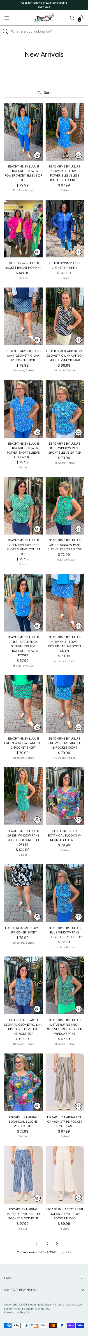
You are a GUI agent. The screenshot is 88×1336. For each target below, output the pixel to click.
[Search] (5, 31)
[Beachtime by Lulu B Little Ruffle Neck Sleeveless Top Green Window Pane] (65, 985)
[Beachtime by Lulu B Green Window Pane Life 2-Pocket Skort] (23, 704)
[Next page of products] (57, 1243)
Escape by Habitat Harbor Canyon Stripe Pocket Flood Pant (23, 1213)
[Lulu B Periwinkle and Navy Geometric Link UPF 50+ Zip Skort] (23, 316)
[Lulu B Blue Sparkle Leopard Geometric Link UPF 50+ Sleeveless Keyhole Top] (23, 985)
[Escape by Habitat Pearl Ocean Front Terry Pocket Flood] (65, 1175)
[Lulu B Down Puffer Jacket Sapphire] (65, 229)
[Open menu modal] (6, 17)
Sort (47, 92)
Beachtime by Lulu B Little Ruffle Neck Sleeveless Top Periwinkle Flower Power (23, 646)
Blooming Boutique (40, 1304)
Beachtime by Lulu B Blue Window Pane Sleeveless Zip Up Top (65, 932)
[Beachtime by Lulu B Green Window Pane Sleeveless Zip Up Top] (65, 506)
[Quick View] (37, 155)
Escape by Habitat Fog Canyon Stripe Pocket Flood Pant (64, 1121)
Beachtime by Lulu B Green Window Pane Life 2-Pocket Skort (23, 743)
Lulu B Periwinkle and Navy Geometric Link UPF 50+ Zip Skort (23, 355)
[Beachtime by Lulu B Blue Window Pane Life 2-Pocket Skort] (65, 704)
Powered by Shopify (16, 1312)
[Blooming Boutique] (44, 18)
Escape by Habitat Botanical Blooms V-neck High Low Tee (64, 835)
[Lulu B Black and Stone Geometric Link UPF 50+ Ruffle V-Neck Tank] (65, 316)
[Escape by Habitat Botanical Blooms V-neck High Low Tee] (65, 796)
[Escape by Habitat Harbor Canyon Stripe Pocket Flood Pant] (23, 1175)
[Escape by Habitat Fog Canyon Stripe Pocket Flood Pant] (65, 1082)
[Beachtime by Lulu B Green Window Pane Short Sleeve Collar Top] (23, 506)
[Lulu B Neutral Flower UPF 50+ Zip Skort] (23, 893)
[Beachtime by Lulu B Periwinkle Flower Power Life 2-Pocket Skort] (65, 602)
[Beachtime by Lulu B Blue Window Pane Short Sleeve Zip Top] (65, 409)
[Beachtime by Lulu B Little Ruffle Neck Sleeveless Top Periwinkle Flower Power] (23, 602)
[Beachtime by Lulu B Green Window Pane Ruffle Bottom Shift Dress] (23, 796)
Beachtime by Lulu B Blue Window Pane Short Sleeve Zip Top (64, 448)
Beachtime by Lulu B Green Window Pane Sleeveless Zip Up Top (65, 544)
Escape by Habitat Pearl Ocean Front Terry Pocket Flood (65, 1213)
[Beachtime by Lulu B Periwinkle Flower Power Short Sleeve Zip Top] (23, 132)
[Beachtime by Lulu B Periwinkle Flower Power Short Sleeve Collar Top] (23, 409)
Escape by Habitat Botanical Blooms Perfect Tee (23, 1121)
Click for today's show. (35, 3)
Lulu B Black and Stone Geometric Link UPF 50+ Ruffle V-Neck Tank (64, 355)
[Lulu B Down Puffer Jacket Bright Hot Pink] (23, 229)
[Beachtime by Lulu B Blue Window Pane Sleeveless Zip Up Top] (65, 893)
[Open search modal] (71, 17)
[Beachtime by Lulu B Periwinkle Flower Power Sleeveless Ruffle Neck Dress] (65, 132)
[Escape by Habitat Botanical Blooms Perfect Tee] (23, 1082)
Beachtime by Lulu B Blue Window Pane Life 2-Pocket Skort (65, 743)
